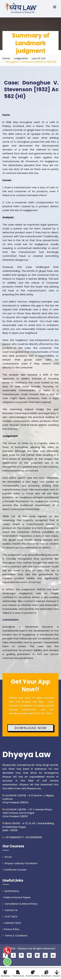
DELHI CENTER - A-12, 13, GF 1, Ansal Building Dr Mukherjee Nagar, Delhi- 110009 (28, 827)
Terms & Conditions (15, 935)
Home (6, 58)
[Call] (7, 950)
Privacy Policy (11, 929)
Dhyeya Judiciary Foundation (21, 863)
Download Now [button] (30, 728)
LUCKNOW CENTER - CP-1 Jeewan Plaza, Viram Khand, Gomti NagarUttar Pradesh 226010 (27, 813)
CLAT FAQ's (10, 916)
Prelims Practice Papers (17, 897)
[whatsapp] (7, 962)
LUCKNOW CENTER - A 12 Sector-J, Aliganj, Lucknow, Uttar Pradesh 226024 (28, 799)
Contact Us (11, 910)
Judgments (21, 58)
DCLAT (8, 857)
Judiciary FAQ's (12, 923)
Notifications (11, 891)
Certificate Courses (15, 869)
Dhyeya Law (26, 754)
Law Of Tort (39, 58)
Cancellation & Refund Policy (21, 903)
